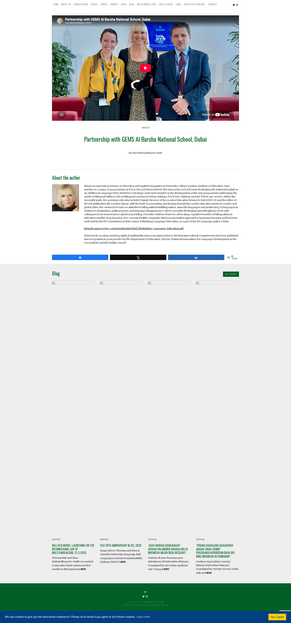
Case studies (166, 4)
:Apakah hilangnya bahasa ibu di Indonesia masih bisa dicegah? (168, 549)
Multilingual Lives (146, 4)
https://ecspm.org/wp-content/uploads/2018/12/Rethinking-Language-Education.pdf (134, 228)
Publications (81, 4)
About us (66, 4)
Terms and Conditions (135, 605)
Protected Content (194, 4)
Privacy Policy (160, 605)
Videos (104, 4)
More (83, 569)
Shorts (114, 4)
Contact (212, 4)
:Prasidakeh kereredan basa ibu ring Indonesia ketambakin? (215, 550)
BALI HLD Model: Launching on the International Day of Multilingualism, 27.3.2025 (73, 549)
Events (94, 4)
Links (178, 4)
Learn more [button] (143, 616)
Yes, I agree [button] (277, 617)
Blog (131, 4)
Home (56, 4)
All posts (231, 274)
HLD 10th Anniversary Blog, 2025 (120, 545)
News (123, 4)
